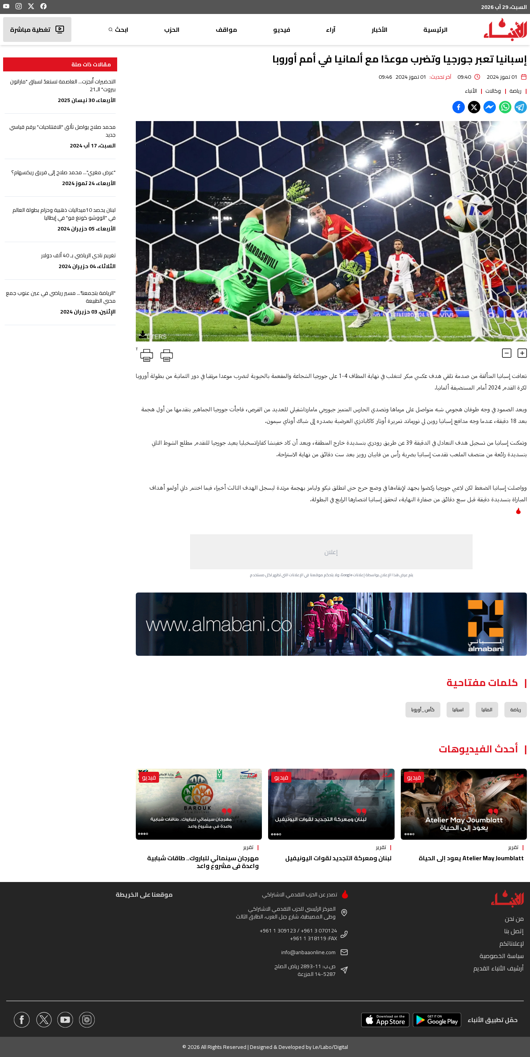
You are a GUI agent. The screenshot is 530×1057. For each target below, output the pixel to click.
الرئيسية (435, 29)
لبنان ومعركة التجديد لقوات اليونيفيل (338, 858)
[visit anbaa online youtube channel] (65, 1019)
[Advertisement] (331, 551)
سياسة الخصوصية (502, 956)
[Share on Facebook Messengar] (489, 107)
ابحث (121, 29)
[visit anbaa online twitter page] (43, 1019)
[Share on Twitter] (474, 107)
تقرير (513, 847)
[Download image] (143, 334)
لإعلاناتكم (511, 943)
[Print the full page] (165, 354)
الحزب (172, 29)
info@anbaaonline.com (308, 952)
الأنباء (471, 91)
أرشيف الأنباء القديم (498, 968)
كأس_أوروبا (423, 709)
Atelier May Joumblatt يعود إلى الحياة (471, 858)
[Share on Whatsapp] (505, 107)
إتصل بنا (514, 931)
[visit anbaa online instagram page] (87, 1019)
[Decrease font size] (506, 353)
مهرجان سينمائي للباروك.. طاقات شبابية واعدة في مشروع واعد (203, 862)
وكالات (493, 91)
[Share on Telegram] (520, 107)
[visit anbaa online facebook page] (21, 1019)
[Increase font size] (522, 353)
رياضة (515, 91)
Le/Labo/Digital (330, 1047)
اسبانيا (458, 709)
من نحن (514, 918)
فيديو (281, 29)
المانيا (487, 709)
